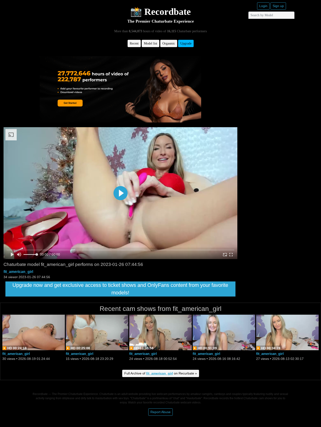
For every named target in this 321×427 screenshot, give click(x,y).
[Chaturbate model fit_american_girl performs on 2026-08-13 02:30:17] (287, 332)
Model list (150, 43)
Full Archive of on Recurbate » (160, 373)
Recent (134, 43)
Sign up (278, 6)
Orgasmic (168, 43)
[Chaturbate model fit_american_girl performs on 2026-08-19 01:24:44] (33, 332)
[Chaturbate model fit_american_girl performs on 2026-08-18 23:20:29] (97, 332)
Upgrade (186, 43)
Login (263, 6)
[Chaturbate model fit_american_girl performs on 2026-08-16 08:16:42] (224, 332)
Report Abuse (160, 412)
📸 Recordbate (160, 11)
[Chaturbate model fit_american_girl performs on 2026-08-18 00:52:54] (160, 332)
